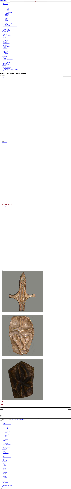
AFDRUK (13, 419)
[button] (3, 70)
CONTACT (23, 419)
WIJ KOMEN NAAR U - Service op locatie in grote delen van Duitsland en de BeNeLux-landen (35, 1)
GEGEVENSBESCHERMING (18, 419)
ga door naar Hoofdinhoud (3, 0)
